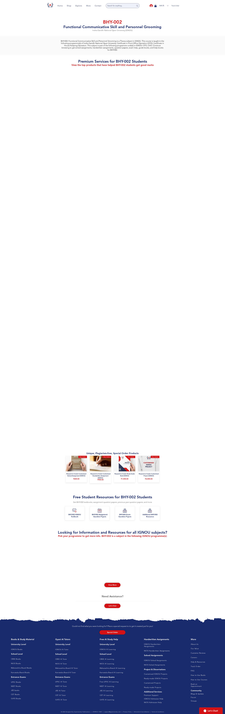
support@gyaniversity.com (112, 712)
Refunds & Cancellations (141, 712)
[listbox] (164, 5)
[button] (69, 5)
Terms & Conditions (158, 712)
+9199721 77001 (97, 712)
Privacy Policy (127, 712)
